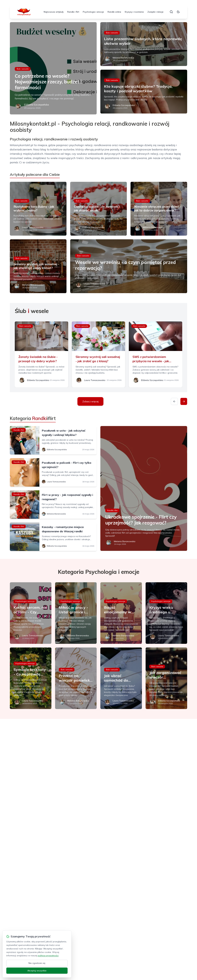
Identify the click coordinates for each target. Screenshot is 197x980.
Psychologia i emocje (93, 11)
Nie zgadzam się (36, 963)
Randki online (114, 11)
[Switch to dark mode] (178, 12)
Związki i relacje (155, 11)
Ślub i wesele (23, 69)
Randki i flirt (73, 11)
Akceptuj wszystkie (36, 970)
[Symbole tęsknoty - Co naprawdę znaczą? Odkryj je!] (30, 678)
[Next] (183, 401)
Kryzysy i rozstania (134, 11)
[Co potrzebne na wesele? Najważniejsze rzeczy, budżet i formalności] (53, 68)
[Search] (171, 12)
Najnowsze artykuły (54, 11)
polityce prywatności (48, 955)
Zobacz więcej (90, 401)
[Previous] (174, 401)
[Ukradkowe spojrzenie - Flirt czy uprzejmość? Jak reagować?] (143, 488)
